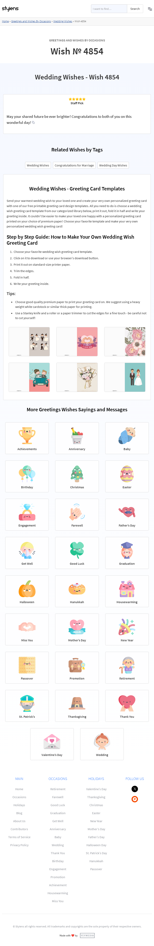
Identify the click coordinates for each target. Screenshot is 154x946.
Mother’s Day (96, 829)
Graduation (58, 813)
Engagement (57, 869)
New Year (96, 821)
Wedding (58, 845)
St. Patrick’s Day (96, 853)
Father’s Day (96, 837)
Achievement (58, 885)
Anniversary (58, 829)
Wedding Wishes (62, 21)
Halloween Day (96, 845)
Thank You (58, 853)
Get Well (57, 821)
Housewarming (58, 893)
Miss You (58, 901)
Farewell (57, 797)
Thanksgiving (96, 797)
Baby (58, 837)
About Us (19, 821)
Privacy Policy (19, 845)
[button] (150, 9)
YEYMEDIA (87, 935)
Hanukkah (96, 861)
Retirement (57, 789)
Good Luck (58, 805)
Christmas (96, 805)
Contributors (19, 829)
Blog (19, 813)
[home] (10, 9)
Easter (96, 813)
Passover (96, 869)
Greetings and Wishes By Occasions (31, 21)
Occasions (19, 797)
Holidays (19, 805)
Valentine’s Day (96, 789)
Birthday (58, 861)
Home (5, 21)
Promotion (58, 877)
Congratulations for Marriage (74, 165)
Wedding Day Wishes (113, 165)
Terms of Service (19, 837)
